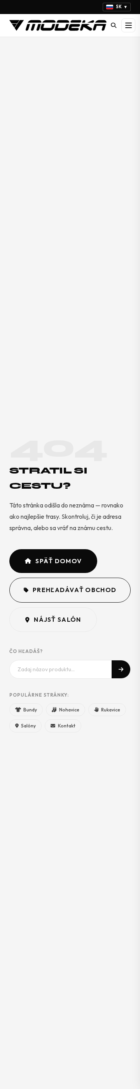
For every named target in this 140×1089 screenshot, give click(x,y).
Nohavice (69, 710)
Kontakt (66, 726)
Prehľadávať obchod (74, 590)
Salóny (28, 726)
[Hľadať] (114, 25)
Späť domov (58, 561)
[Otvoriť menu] (128, 25)
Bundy (30, 710)
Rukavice (110, 710)
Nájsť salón (57, 619)
